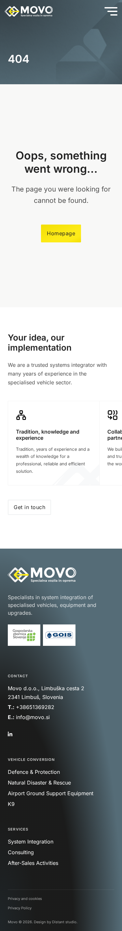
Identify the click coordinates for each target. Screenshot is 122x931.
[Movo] (29, 11)
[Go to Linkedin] (9, 734)
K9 (11, 804)
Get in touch (29, 507)
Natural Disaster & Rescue (39, 782)
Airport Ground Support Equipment (50, 793)
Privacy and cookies (25, 898)
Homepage (61, 233)
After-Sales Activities (33, 863)
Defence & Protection (34, 772)
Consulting (21, 852)
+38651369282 (35, 707)
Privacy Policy (20, 908)
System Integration (30, 841)
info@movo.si (33, 717)
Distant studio (64, 922)
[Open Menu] (110, 11)
